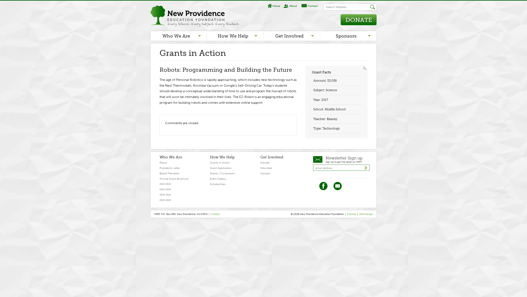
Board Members (169, 173)
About (293, 5)
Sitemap (351, 214)
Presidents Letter (170, 168)
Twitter (337, 186)
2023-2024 (165, 184)
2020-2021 (165, 194)
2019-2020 (165, 200)
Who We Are (176, 36)
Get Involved (289, 36)
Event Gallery (218, 178)
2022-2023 (165, 189)
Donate (358, 20)
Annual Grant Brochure (174, 178)
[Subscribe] (366, 168)
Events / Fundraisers (222, 173)
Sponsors (346, 36)
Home (276, 5)
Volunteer (266, 168)
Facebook (323, 186)
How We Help (233, 36)
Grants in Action (220, 162)
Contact (313, 5)
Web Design (366, 214)
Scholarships (218, 184)
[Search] (373, 7)
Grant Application (221, 168)
